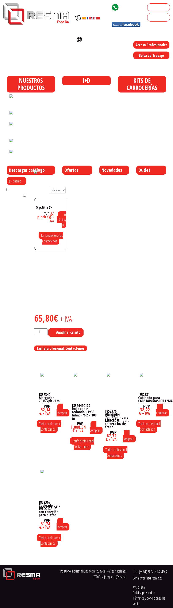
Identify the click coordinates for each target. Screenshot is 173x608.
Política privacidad (144, 592)
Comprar (62, 412)
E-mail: (147, 578)
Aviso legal (139, 587)
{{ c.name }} (17, 181)
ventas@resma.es (88, 46)
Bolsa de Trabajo (151, 55)
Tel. (150, 572)
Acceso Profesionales (151, 44)
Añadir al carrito (68, 332)
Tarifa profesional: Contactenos (52, 238)
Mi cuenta (155, 7)
